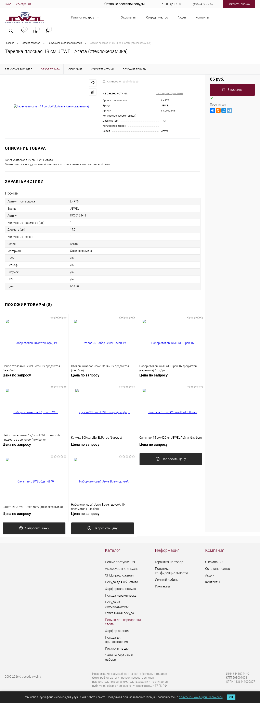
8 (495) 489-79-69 (202, 4)
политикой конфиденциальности (201, 697)
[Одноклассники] (218, 110)
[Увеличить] (51, 106)
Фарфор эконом (117, 631)
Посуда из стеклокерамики (117, 604)
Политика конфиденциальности (171, 571)
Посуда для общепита (121, 582)
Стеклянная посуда (119, 613)
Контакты (202, 17)
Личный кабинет (167, 580)
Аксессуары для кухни (122, 569)
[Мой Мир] (223, 110)
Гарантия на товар (169, 562)
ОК (231, 697)
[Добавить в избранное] (92, 83)
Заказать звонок (239, 4)
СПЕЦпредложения (119, 575)
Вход (8, 4)
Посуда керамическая (121, 595)
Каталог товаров (83, 17)
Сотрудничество (157, 17)
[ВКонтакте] (212, 110)
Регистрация (22, 4)
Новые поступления (120, 562)
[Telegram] (229, 110)
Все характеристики (169, 93)
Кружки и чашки (117, 648)
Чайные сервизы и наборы (119, 657)
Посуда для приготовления (116, 640)
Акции (182, 17)
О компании (128, 17)
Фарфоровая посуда (120, 589)
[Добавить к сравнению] (92, 92)
